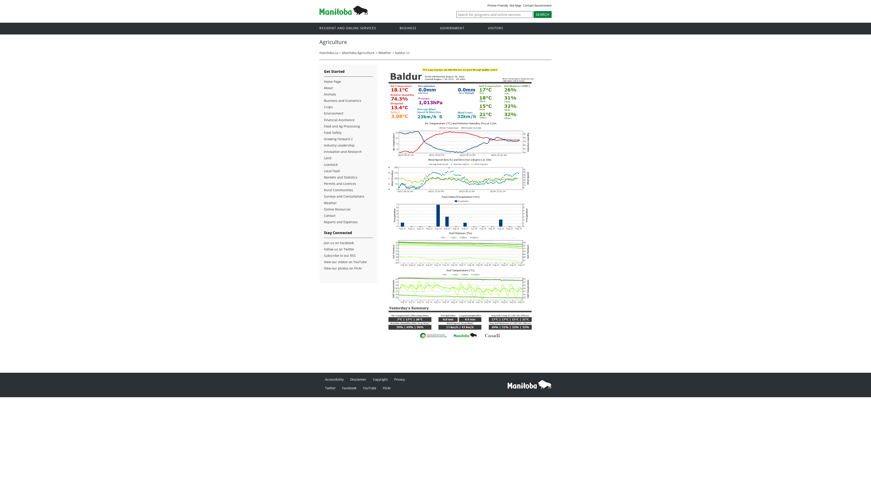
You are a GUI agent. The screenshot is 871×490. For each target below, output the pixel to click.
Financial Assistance (339, 120)
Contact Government (537, 5)
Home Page (332, 81)
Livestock (331, 164)
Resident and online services (347, 28)
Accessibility (334, 379)
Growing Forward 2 (338, 139)
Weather (384, 53)
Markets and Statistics (340, 177)
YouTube (369, 388)
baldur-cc (402, 53)
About (328, 88)
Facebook (349, 388)
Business (408, 28)
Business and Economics (342, 100)
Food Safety (332, 132)
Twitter (330, 388)
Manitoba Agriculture (358, 53)
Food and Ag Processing (342, 126)
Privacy (399, 379)
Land (327, 158)
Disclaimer (358, 379)
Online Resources (337, 209)
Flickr (387, 388)
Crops (328, 107)
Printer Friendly (497, 5)
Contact (329, 215)
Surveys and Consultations (344, 196)
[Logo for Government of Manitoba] (343, 13)
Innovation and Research (343, 151)
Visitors (495, 28)
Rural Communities (338, 190)
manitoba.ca (328, 53)
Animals (330, 94)
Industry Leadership (339, 145)
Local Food (332, 171)
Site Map (515, 5)
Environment (333, 113)
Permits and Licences (340, 183)
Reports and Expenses (341, 222)
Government (452, 28)
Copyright (380, 379)
